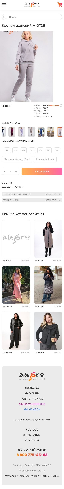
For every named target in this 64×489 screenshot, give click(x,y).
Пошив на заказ (32, 398)
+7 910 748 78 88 (50, 475)
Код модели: (17, 194)
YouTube (32, 429)
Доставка (32, 387)
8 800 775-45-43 (32, 455)
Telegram (23, 475)
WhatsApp (10, 475)
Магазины (32, 393)
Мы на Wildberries (32, 404)
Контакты (32, 440)
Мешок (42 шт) (45, 159)
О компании (32, 435)
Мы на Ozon (32, 409)
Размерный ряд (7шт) (17, 159)
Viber (34, 475)
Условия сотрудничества (32, 419)
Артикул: (11, 200)
